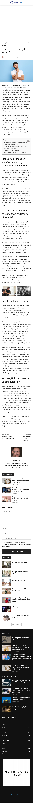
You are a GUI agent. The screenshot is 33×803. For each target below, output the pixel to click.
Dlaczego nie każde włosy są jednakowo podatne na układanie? (15, 147)
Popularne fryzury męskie (11, 150)
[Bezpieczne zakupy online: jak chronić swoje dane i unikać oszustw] (6, 499)
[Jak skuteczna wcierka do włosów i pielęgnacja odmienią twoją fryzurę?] (6, 481)
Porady (11, 43)
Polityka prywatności (23, 795)
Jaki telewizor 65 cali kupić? (20, 562)
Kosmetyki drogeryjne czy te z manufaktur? (16, 152)
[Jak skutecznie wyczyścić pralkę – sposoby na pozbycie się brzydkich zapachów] (6, 709)
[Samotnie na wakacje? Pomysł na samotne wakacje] (6, 591)
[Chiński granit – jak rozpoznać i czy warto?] (6, 618)
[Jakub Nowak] (3, 57)
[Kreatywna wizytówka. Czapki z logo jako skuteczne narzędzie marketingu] (6, 600)
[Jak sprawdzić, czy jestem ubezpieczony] (6, 582)
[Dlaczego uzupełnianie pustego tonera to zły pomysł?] (6, 700)
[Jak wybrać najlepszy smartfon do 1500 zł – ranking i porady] (6, 682)
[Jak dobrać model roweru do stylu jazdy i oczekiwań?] (6, 639)
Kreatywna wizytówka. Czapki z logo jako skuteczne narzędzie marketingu (21, 599)
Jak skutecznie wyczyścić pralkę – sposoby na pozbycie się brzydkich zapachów (21, 708)
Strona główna (5, 43)
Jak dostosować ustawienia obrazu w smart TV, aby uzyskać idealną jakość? (21, 690)
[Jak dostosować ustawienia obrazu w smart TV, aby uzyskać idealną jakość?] (6, 691)
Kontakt (13, 795)
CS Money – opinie (17, 607)
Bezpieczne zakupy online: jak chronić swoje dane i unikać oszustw (20, 498)
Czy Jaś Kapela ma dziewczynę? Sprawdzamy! (25, 438)
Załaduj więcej (15, 624)
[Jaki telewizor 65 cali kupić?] (6, 564)
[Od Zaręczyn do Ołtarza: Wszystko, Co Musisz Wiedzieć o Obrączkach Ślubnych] (6, 648)
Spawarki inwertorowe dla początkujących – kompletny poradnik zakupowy (20, 489)
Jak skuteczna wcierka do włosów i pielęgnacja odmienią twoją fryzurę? (20, 480)
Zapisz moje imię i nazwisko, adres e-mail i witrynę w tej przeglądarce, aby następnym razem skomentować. (16, 544)
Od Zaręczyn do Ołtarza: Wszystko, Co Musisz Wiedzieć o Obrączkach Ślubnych (21, 647)
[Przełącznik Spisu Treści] (27, 140)
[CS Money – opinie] (6, 609)
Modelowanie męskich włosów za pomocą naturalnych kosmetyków (16, 143)
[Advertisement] (16, 22)
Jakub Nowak (10, 57)
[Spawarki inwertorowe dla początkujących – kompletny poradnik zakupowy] (6, 490)
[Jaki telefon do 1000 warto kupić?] (6, 573)
